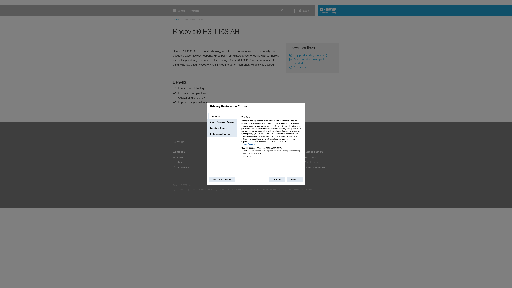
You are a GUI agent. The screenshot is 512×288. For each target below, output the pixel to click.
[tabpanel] (272, 137)
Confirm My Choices (222, 179)
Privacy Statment (248, 144)
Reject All (277, 179)
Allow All (294, 179)
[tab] (222, 116)
